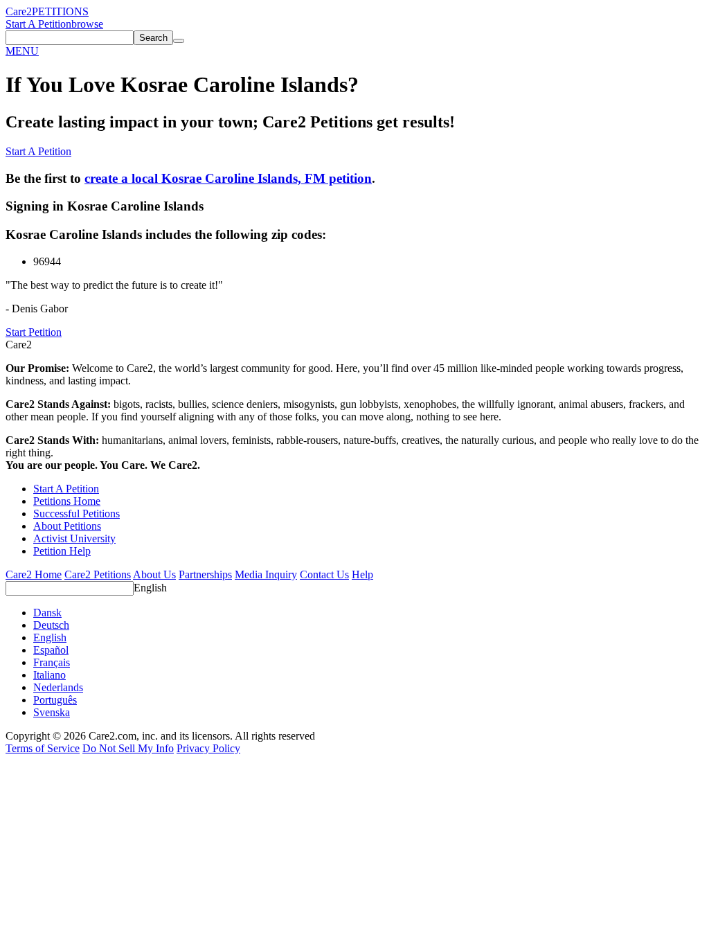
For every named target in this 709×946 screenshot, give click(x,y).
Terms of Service (43, 748)
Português (55, 700)
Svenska (51, 712)
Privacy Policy (208, 748)
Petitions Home (66, 501)
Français (51, 662)
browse (87, 24)
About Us (154, 574)
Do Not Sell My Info (128, 748)
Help (362, 574)
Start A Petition (38, 24)
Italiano (49, 675)
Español (51, 650)
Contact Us (324, 574)
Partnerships (205, 574)
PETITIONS (60, 11)
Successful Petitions (76, 513)
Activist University (74, 538)
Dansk (47, 612)
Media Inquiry (266, 574)
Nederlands (58, 687)
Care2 (19, 11)
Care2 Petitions (97, 574)
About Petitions (67, 526)
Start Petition (34, 332)
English (150, 588)
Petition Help (62, 551)
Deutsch (51, 625)
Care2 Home (34, 574)
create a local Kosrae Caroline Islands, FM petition (228, 178)
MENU (22, 51)
